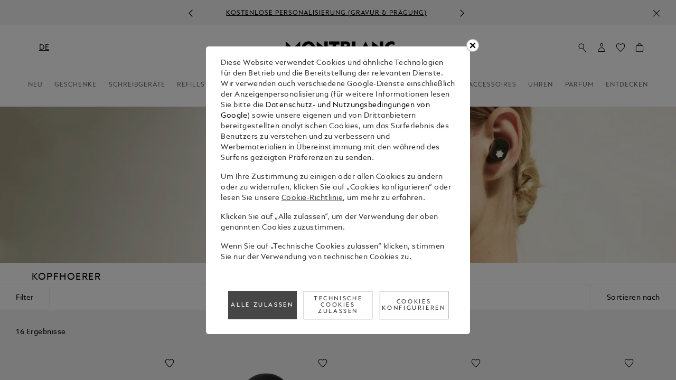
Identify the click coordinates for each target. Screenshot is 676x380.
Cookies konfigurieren (413, 305)
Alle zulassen (262, 305)
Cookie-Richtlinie (312, 198)
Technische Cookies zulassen (338, 305)
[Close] (472, 45)
